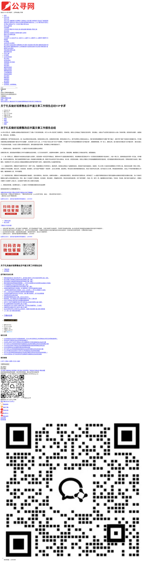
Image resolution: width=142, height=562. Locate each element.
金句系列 (10, 48)
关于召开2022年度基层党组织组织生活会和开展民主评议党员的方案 (23, 349)
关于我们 (3, 370)
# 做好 (18, 361)
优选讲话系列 (31, 46)
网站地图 (42, 370)
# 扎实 (14, 361)
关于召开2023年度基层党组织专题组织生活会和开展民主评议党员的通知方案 (26, 344)
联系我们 (14, 370)
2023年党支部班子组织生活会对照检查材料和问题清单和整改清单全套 (24, 345)
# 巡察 (10, 361)
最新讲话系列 (43, 44)
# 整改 (6, 361)
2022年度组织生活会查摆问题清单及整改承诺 (17, 347)
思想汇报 (34, 29)
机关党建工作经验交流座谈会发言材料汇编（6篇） (19, 279)
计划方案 (29, 20)
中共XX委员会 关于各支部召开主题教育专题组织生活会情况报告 (23, 354)
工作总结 (6, 29)
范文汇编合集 (8, 26)
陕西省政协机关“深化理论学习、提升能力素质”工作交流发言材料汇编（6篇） (26, 278)
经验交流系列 (8, 69)
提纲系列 (6, 79)
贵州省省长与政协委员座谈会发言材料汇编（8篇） (19, 281)
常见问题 (9, 225)
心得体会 (23, 20)
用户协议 (20, 370)
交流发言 (12, 32)
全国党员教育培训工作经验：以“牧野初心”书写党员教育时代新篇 (23, 288)
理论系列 (36, 44)
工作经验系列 (23, 46)
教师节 (45, 38)
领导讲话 (6, 32)
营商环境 (12, 22)
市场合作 (36, 370)
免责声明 (25, 370)
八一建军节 (39, 38)
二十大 (36, 22)
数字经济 (41, 22)
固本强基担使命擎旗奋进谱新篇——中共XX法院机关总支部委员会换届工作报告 (27, 283)
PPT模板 (6, 41)
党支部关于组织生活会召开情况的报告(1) (16, 340)
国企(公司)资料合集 (9, 34)
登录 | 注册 (4, 99)
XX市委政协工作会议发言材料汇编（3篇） (16, 284)
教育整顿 (26, 22)
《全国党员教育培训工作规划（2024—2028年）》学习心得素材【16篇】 (25, 290)
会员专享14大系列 (9, 43)
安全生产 (40, 20)
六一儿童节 (25, 38)
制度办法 (31, 22)
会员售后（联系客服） (10, 84)
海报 (5, 120)
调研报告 (29, 29)
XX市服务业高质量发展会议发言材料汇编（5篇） (18, 286)
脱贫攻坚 (6, 22)
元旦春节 (6, 38)
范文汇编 (6, 53)
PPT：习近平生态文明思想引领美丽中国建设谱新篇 (19, 291)
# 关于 (2, 361)
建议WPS (9, 331)
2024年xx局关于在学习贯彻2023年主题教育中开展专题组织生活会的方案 (25, 342)
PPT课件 (6, 55)
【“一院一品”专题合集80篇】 (12, 310)
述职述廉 (23, 29)
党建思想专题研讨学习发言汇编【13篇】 (16, 307)
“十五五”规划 (19, 24)
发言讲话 (6, 31)
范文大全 (6, 17)
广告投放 (31, 370)
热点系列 (6, 44)
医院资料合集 (8, 51)
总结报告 (6, 27)
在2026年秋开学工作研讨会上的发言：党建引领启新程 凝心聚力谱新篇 (24, 309)
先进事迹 (17, 20)
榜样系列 (43, 46)
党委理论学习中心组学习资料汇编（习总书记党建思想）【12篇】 (23, 305)
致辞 (20, 32)
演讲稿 (17, 32)
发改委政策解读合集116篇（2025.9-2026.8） (16, 297)
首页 (5, 15)
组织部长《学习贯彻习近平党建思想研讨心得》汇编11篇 (20, 298)
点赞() (6, 122)
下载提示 (3, 225)
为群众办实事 (19, 22)
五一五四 (19, 38)
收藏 (5, 124)
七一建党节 (32, 38)
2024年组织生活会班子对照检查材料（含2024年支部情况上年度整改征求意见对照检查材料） (31, 338)
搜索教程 (6, 82)
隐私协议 (9, 370)
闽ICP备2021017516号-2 (7, 401)
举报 (5, 118)
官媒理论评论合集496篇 (11, 295)
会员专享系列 (8, 57)
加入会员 (6, 222)
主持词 (24, 32)
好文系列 (38, 46)
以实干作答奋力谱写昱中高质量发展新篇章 (16, 300)
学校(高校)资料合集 (9, 50)
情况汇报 (17, 29)
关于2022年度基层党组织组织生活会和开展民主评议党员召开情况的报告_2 (25, 352)
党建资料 (12, 20)
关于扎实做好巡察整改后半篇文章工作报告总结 (27, 101)
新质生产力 (12, 24)
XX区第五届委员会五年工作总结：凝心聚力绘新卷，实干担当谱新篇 (24, 293)
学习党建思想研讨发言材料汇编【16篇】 (16, 303)
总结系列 (30, 44)
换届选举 (45, 20)
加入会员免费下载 (10, 320)
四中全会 (26, 24)
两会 (7, 24)
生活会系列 (13, 44)
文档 (4, 101)
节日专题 (6, 36)
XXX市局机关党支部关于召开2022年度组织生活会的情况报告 (22, 350)
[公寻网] (19, 11)
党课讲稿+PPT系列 (21, 44)
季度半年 (12, 29)
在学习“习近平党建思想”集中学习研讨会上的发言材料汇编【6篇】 (23, 302)
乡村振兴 (34, 20)
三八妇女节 (13, 38)
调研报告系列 (15, 46)
